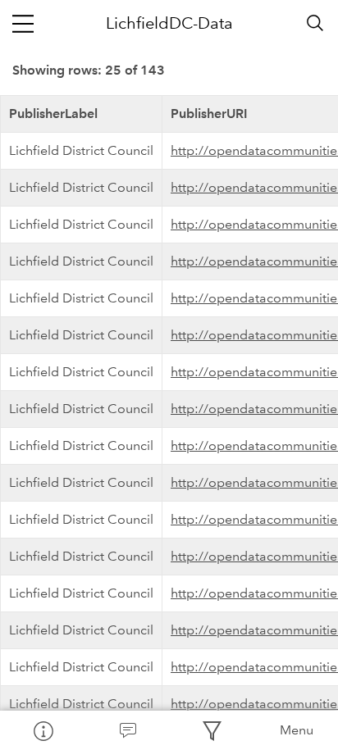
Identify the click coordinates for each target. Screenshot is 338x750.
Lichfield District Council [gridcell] (81, 150)
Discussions (126, 730)
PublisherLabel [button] (53, 113)
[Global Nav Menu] (23, 23)
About (42, 730)
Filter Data (211, 730)
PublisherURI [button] (209, 113)
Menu (296, 730)
